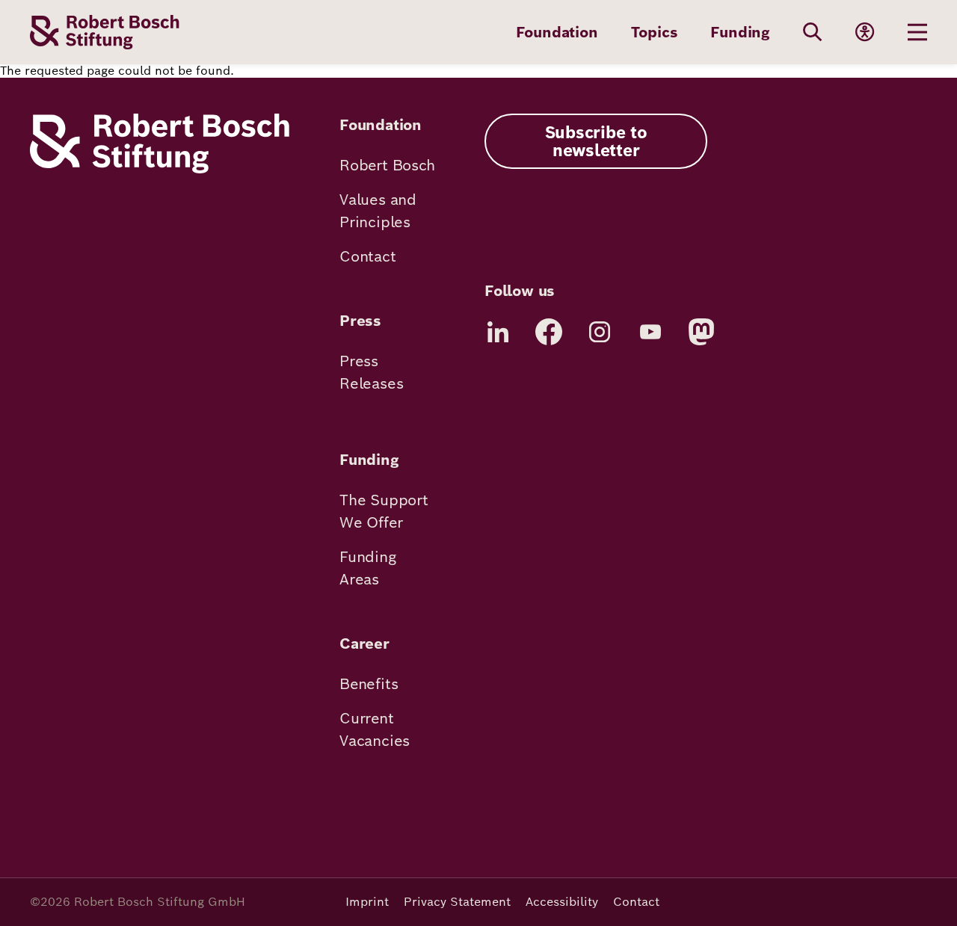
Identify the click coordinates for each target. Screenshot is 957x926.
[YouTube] (650, 331)
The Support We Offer (383, 511)
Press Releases (371, 372)
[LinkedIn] (497, 331)
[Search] (812, 32)
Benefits (368, 684)
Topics (654, 32)
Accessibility (562, 902)
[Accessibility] (865, 32)
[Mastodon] (701, 331)
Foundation (557, 32)
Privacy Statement (457, 902)
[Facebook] (548, 331)
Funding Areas (367, 568)
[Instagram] (599, 331)
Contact (367, 256)
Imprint (367, 902)
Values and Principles (377, 211)
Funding (740, 32)
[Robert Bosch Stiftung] (159, 169)
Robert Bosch (387, 165)
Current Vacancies (374, 729)
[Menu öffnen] (917, 32)
